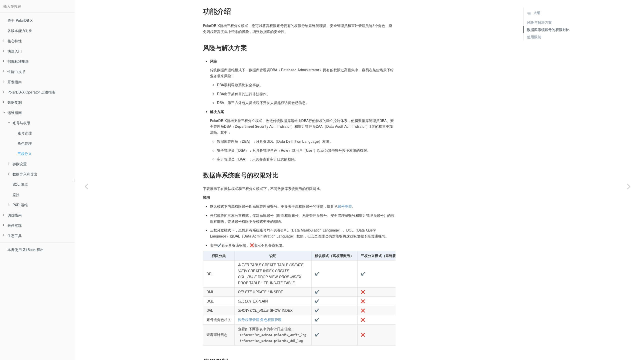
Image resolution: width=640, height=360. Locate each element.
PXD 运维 (20, 204)
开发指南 (15, 81)
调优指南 (15, 215)
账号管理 (25, 133)
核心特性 (15, 40)
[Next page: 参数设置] (629, 186)
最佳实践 (15, 225)
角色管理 (25, 143)
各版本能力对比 (20, 30)
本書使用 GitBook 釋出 (26, 249)
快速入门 (15, 51)
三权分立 (25, 153)
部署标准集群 (18, 61)
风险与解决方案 (539, 22)
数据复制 (15, 102)
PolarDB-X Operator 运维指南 (32, 92)
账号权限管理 (248, 319)
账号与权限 (21, 122)
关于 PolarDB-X (20, 20)
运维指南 (15, 112)
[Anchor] (200, 11)
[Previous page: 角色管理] (86, 186)
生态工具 (15, 235)
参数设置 (19, 163)
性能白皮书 (16, 71)
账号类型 (345, 206)
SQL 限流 (20, 184)
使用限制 (534, 36)
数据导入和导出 (24, 174)
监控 (16, 194)
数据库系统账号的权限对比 (548, 29)
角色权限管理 (271, 319)
